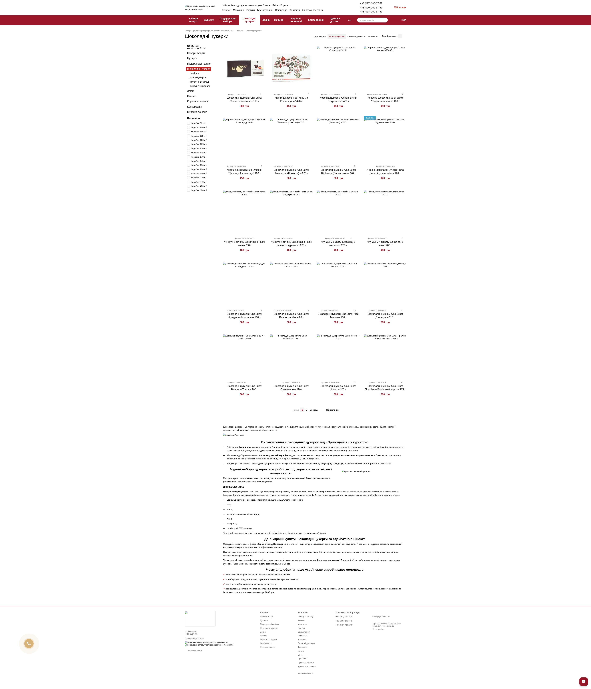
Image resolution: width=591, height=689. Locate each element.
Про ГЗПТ (302, 659)
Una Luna (194, 73)
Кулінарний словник (307, 666)
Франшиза (302, 647)
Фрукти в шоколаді (199, 81)
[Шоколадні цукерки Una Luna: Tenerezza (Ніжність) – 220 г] (291, 139)
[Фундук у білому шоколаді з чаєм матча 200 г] (244, 211)
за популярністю (336, 36)
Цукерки (209, 20)
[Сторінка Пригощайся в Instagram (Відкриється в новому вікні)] (334, 10)
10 (402, 94)
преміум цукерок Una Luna (244, 491)
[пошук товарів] (385, 20)
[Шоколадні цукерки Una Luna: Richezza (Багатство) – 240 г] (338, 139)
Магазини (238, 10)
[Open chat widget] (583, 681)
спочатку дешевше (356, 36)
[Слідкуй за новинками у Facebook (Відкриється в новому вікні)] (330, 10)
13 (307, 310)
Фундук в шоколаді (199, 86)
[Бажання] (392, 20)
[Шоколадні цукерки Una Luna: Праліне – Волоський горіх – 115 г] (385, 355)
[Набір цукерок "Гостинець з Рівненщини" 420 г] (291, 67)
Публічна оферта (306, 662)
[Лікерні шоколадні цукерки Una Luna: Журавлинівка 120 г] (385, 139)
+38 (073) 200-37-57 (371, 11)
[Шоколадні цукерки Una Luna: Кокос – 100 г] (338, 355)
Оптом (301, 651)
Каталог (226, 10)
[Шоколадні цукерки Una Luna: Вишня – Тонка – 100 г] (244, 355)
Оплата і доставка (312, 10)
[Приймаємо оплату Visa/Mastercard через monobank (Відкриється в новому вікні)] (209, 645)
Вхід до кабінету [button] (305, 616)
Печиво (278, 20)
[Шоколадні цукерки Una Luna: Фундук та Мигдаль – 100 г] (244, 283)
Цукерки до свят (335, 20)
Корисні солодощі (296, 20)
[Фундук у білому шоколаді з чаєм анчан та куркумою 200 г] (291, 211)
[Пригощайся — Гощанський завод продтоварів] (200, 619)
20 (354, 310)
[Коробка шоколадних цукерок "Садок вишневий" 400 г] (385, 67)
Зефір (266, 20)
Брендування (265, 10)
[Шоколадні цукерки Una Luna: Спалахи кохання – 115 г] (244, 67)
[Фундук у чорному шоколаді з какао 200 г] (385, 211)
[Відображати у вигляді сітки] (400, 36)
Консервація (316, 20)
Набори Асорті (193, 20)
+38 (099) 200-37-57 (371, 7)
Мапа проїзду (378, 629)
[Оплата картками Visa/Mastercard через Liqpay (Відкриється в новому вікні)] (206, 643)
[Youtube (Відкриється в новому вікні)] (345, 10)
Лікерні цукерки (197, 77)
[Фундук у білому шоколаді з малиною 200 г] (338, 211)
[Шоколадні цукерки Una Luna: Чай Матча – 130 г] (338, 283)
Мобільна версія (194, 650)
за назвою (373, 36)
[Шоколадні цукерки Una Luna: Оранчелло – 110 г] (291, 355)
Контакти (295, 10)
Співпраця (281, 10)
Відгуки (250, 10)
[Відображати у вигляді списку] (404, 36)
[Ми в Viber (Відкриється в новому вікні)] (341, 10)
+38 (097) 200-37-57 (371, 3)
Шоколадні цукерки (249, 20)
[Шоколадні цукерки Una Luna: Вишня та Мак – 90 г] (291, 283)
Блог (300, 655)
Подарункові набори (227, 20)
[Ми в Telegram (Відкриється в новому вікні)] (338, 10)
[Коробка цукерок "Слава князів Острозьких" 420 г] (338, 67)
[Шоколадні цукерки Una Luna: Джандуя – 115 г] (385, 283)
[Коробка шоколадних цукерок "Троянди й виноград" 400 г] (244, 139)
